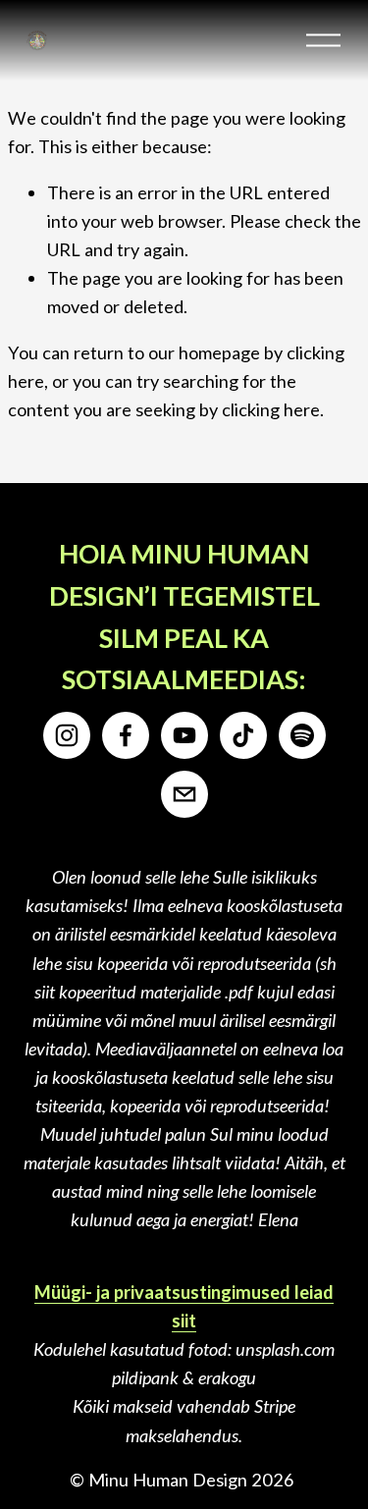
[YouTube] (184, 735)
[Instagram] (66, 735)
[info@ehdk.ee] (184, 794)
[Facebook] (125, 735)
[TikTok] (243, 735)
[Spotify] (302, 735)
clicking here (271, 409)
